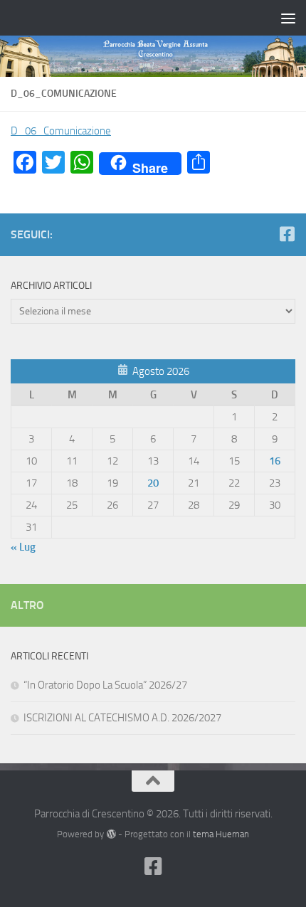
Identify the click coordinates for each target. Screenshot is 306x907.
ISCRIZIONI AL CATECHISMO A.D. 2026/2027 (122, 717)
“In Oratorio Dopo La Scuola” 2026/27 (105, 685)
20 (153, 483)
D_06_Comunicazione (61, 130)
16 (274, 461)
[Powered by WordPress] (110, 834)
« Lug (23, 547)
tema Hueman (221, 834)
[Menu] (288, 18)
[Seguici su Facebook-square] (286, 234)
